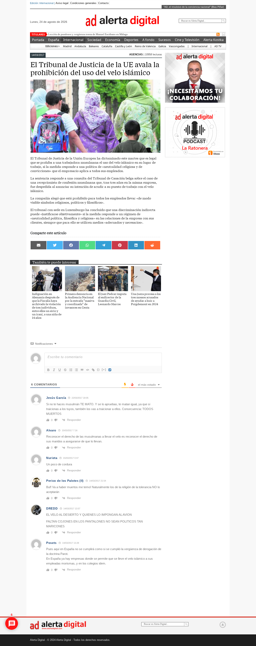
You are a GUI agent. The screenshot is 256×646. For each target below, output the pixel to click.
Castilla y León (123, 46)
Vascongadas (177, 46)
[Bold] (48, 369)
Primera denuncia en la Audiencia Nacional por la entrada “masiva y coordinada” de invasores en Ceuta (79, 300)
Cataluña (107, 46)
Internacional (73, 40)
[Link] (93, 369)
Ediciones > (52, 46)
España (53, 40)
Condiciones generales (83, 3)
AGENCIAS (136, 54)
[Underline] (59, 369)
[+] (104, 369)
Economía (112, 40)
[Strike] (65, 369)
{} (98, 369)
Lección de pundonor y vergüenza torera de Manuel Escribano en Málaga (88, 34)
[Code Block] (87, 369)
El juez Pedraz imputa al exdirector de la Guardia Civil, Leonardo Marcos (112, 299)
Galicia (162, 46)
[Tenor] (110, 369)
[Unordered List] (76, 369)
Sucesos (164, 40)
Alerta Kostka (213, 40)
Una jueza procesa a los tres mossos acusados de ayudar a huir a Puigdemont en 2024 (146, 299)
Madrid (67, 46)
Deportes (131, 40)
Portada (38, 40)
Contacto (103, 3)
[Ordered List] (71, 369)
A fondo (148, 40)
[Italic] (54, 369)
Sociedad (94, 40)
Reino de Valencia (145, 46)
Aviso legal (62, 3)
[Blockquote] (82, 369)
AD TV (217, 46)
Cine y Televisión (187, 40)
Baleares (94, 46)
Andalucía (80, 46)
